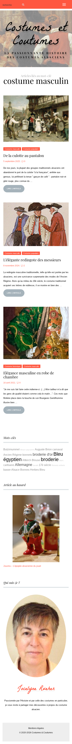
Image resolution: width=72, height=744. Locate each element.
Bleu (42, 469)
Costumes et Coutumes (36, 36)
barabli (35, 465)
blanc (61, 460)
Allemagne (23, 465)
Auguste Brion (43, 449)
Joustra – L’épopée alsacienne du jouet (22, 566)
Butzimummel (11, 449)
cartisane (8, 464)
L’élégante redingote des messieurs (32, 259)
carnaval (57, 449)
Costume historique (12, 366)
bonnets (27, 454)
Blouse (36, 460)
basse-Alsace (11, 469)
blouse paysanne (27, 450)
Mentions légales (36, 728)
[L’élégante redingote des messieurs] (36, 224)
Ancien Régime (12, 454)
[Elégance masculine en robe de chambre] (36, 333)
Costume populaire (31, 149)
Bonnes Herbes (29, 469)
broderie (50, 459)
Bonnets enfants (58, 465)
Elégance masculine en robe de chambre (28, 374)
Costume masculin (12, 149)
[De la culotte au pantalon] (36, 118)
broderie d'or (43, 454)
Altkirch (26, 460)
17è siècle (45, 464)
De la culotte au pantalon (23, 155)
